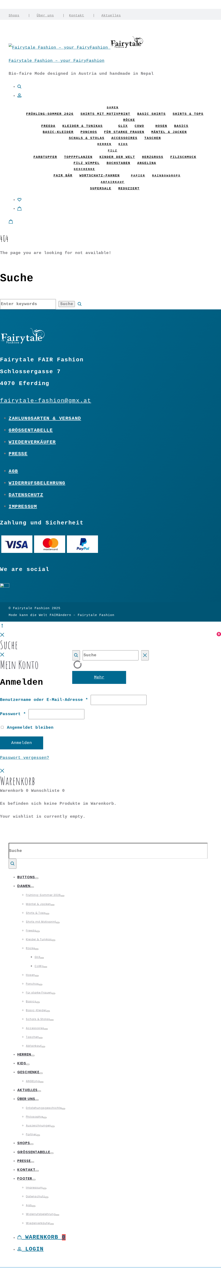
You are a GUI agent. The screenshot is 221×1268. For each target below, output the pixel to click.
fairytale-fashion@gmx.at (45, 401)
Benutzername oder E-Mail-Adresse (44, 699)
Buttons (26, 877)
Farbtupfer (45, 157)
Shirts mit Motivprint (105, 114)
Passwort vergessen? (24, 757)
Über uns (45, 15)
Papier (138, 175)
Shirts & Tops (188, 114)
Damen (113, 107)
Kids (123, 144)
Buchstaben (118, 163)
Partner (31, 1134)
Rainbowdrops (166, 175)
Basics (181, 126)
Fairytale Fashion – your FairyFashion (56, 60)
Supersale (100, 188)
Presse (18, 454)
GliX (123, 126)
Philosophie (34, 1116)
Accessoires (124, 138)
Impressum (23, 506)
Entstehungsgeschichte (44, 1108)
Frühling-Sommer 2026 (50, 114)
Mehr (99, 677)
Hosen (161, 126)
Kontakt (76, 15)
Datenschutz (26, 495)
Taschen (152, 138)
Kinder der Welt (117, 157)
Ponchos (89, 132)
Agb (13, 471)
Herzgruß (152, 157)
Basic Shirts (151, 114)
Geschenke (84, 169)
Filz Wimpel (87, 163)
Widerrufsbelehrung (37, 483)
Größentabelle (31, 430)
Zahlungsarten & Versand (45, 418)
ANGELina (146, 163)
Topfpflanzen (78, 157)
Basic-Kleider (58, 132)
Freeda (48, 126)
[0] (19, 199)
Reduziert (129, 188)
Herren (104, 144)
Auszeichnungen (38, 1125)
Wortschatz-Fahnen (99, 176)
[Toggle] (36, 878)
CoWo (139, 126)
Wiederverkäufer (32, 442)
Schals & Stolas (86, 138)
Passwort (13, 714)
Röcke (129, 120)
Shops (14, 15)
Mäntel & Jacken (169, 132)
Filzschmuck (183, 157)
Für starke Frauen (124, 132)
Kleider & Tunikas (82, 126)
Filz (112, 150)
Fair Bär (63, 176)
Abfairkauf (113, 182)
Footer (24, 1178)
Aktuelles (111, 15)
